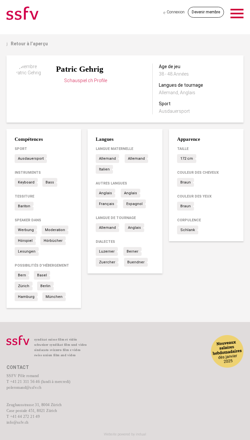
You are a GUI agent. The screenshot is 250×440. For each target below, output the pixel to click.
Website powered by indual (125, 434)
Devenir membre (206, 12)
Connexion (174, 12)
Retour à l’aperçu (27, 43)
